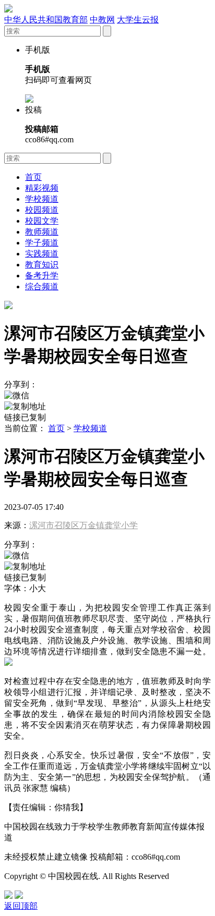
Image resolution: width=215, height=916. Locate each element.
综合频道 (41, 286)
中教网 (102, 19)
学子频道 (41, 242)
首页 (33, 177)
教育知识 (41, 264)
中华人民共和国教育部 (46, 19)
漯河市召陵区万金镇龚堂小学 (83, 525)
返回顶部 (21, 905)
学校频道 (41, 198)
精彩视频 (41, 188)
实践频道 (41, 253)
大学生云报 (138, 19)
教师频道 (41, 231)
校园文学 (41, 220)
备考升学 (41, 275)
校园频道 (41, 209)
